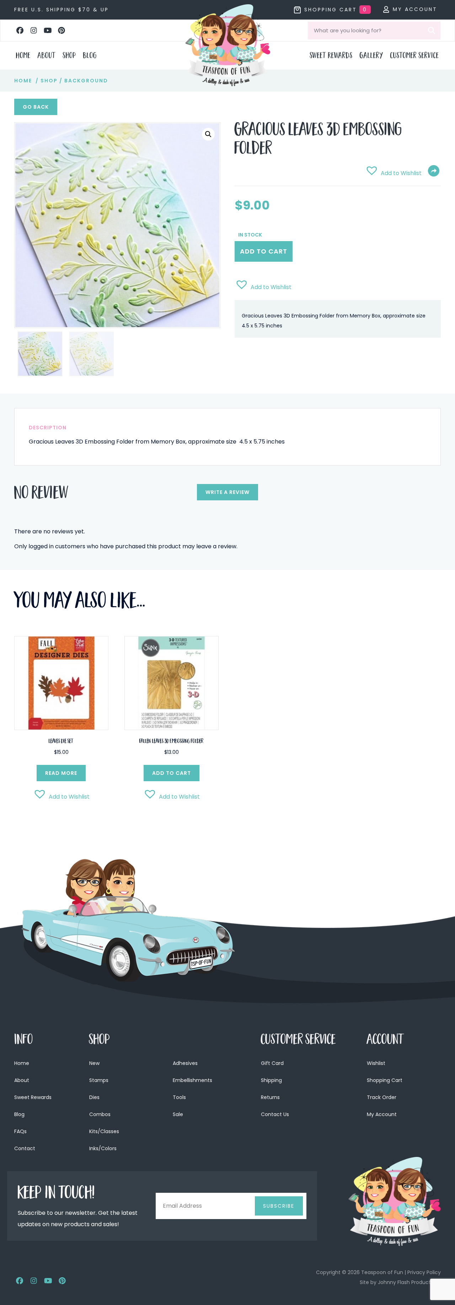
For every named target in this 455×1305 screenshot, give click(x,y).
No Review (41, 495)
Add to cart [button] (171, 773)
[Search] (431, 30)
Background (86, 80)
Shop (49, 80)
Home (23, 80)
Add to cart (263, 251)
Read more (61, 773)
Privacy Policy (424, 1272)
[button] (20, 30)
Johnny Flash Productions (409, 1282)
